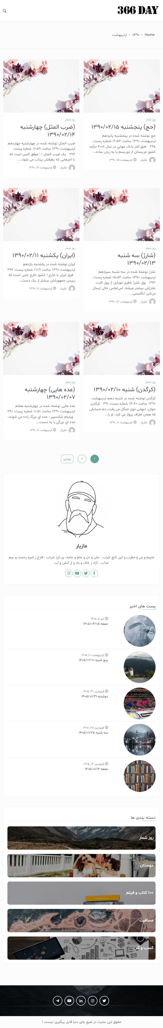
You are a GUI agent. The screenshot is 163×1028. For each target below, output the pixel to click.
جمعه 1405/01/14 (96, 769)
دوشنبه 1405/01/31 (95, 696)
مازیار (144, 160)
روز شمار (151, 120)
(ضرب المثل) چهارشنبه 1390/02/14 (47, 131)
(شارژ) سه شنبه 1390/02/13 (137, 259)
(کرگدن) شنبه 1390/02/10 (125, 390)
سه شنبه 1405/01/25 (93, 732)
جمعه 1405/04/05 (95, 624)
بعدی (67, 459)
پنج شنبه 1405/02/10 (93, 660)
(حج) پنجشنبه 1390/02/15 (123, 127)
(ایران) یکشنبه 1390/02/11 (43, 256)
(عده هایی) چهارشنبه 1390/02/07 (50, 393)
